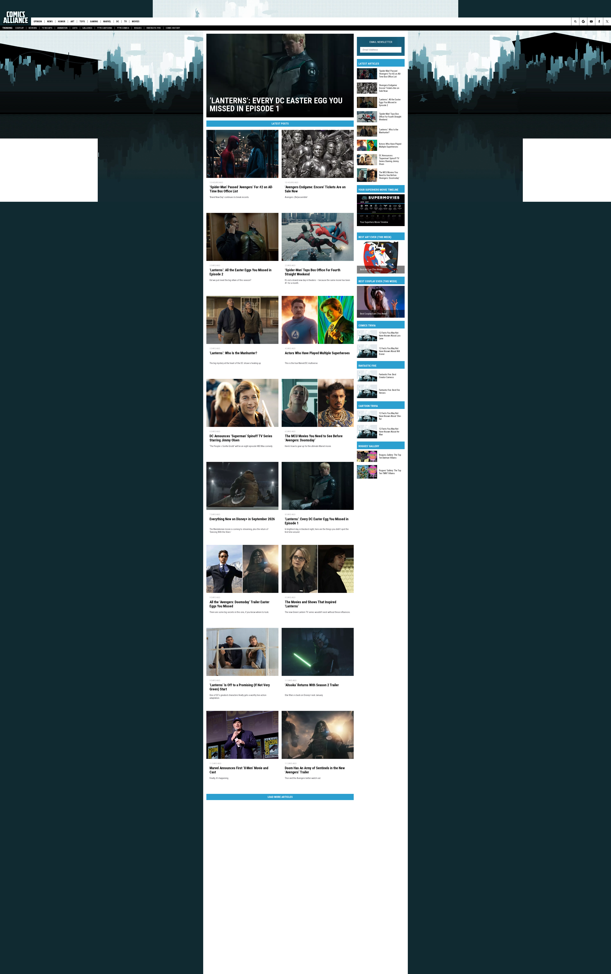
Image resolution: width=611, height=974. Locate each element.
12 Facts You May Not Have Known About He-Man (389, 431)
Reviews (33, 28)
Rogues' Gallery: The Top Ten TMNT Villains (390, 471)
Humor (61, 21)
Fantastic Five (154, 28)
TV (125, 21)
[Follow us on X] (607, 21)
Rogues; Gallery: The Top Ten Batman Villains (390, 456)
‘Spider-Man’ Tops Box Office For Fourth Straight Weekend (312, 272)
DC (117, 21)
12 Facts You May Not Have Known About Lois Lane (389, 336)
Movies (135, 21)
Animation (62, 28)
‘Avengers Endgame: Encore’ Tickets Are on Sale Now (315, 189)
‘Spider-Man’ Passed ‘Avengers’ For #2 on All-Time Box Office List (241, 189)
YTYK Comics (123, 28)
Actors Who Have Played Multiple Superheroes (317, 353)
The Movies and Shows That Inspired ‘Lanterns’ (310, 604)
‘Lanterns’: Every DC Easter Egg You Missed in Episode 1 (316, 521)
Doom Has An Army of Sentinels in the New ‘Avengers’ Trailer (315, 770)
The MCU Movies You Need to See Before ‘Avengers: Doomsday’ (314, 438)
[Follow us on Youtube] (591, 21)
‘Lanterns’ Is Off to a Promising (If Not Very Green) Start (240, 687)
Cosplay (19, 28)
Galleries (87, 28)
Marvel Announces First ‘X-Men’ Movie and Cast (239, 770)
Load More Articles (280, 796)
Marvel (107, 21)
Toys (82, 21)
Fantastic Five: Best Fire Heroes (389, 391)
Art (72, 21)
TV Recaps (47, 28)
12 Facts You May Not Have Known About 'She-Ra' (390, 416)
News (50, 21)
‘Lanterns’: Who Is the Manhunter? (233, 353)
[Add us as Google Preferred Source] (583, 21)
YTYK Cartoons (104, 28)
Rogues (138, 28)
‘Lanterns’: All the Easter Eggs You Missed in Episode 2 (240, 272)
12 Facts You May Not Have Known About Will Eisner (389, 351)
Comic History (173, 28)
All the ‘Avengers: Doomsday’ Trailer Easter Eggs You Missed (239, 604)
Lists (74, 28)
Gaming (94, 21)
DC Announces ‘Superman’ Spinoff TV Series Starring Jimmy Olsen (241, 438)
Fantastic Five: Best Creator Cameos (387, 376)
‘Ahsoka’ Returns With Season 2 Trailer (312, 685)
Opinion (38, 21)
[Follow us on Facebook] (599, 21)
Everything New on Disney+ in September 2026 (242, 519)
